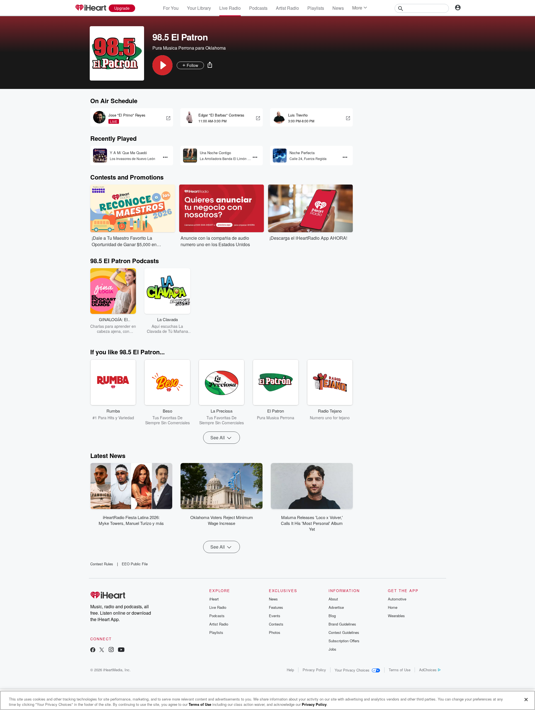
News (338, 8)
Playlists (315, 8)
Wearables (396, 615)
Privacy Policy (314, 669)
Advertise (336, 607)
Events (274, 615)
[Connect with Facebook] (92, 650)
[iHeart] (90, 8)
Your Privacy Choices (352, 670)
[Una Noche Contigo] (190, 156)
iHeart (214, 599)
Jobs (332, 649)
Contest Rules (101, 563)
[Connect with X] (101, 650)
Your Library (199, 8)
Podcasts (258, 8)
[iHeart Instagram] (111, 650)
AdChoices (428, 669)
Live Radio (230, 8)
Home (392, 607)
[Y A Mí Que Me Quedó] (100, 156)
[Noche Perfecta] (280, 156)
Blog (332, 615)
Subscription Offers (344, 640)
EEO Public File (135, 563)
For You (171, 8)
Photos (274, 632)
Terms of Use (399, 669)
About (333, 599)
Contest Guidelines (344, 632)
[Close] (526, 700)
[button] (162, 65)
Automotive (397, 599)
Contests (276, 624)
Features (276, 607)
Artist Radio (287, 8)
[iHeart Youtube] (121, 650)
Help (290, 669)
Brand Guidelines (342, 624)
